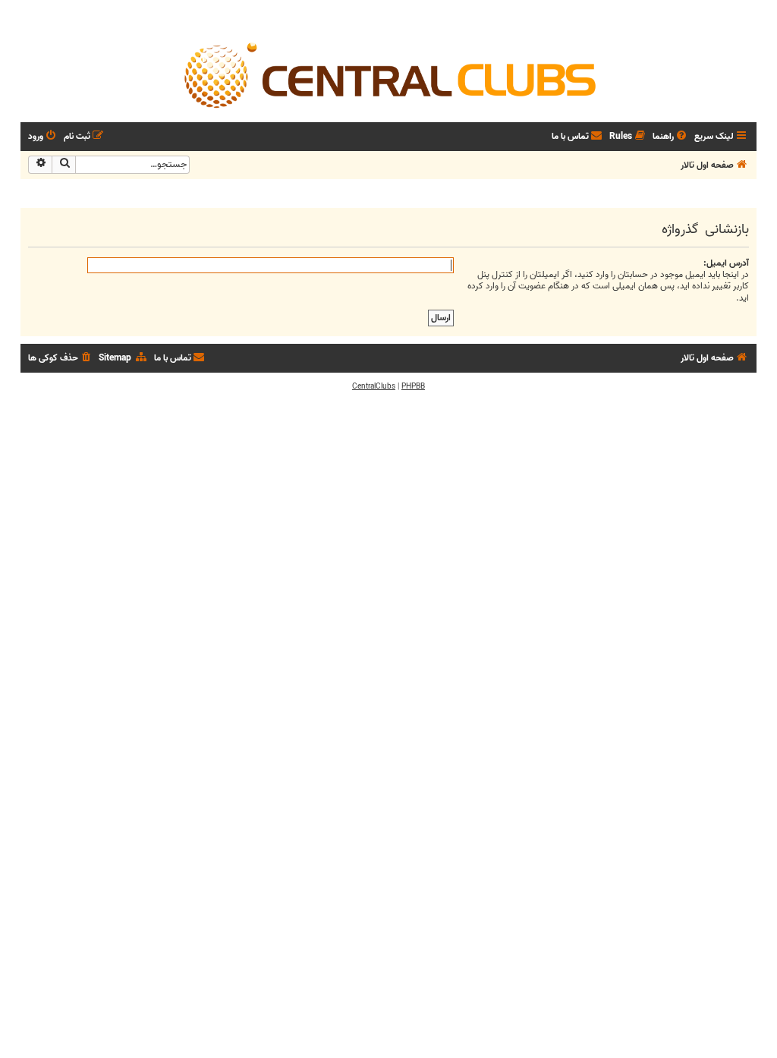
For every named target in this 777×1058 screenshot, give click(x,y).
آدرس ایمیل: (726, 263)
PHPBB (413, 386)
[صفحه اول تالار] (388, 74)
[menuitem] (671, 137)
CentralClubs (373, 386)
